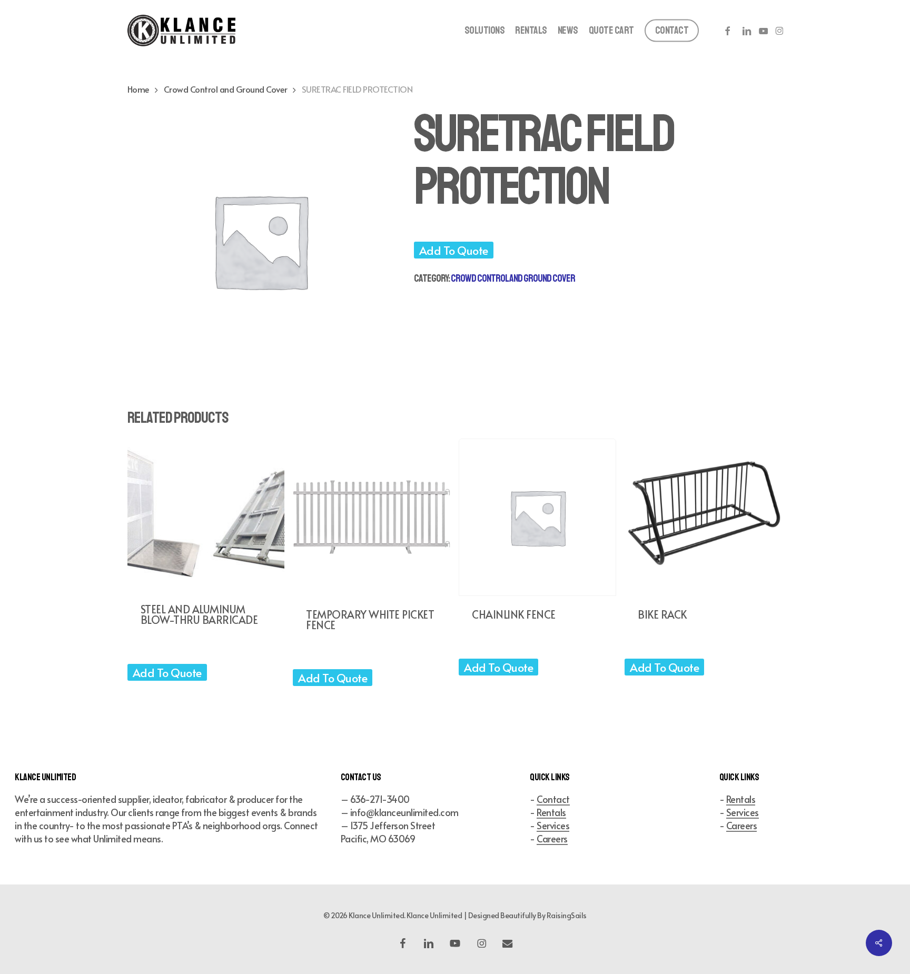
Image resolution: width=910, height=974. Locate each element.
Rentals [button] (551, 812)
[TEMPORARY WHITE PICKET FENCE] (371, 517)
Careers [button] (552, 838)
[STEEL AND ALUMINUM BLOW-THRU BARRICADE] (206, 515)
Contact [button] (553, 799)
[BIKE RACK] (703, 517)
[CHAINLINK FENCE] (537, 517)
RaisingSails (567, 915)
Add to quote (453, 250)
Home (138, 89)
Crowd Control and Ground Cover (226, 89)
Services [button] (553, 825)
